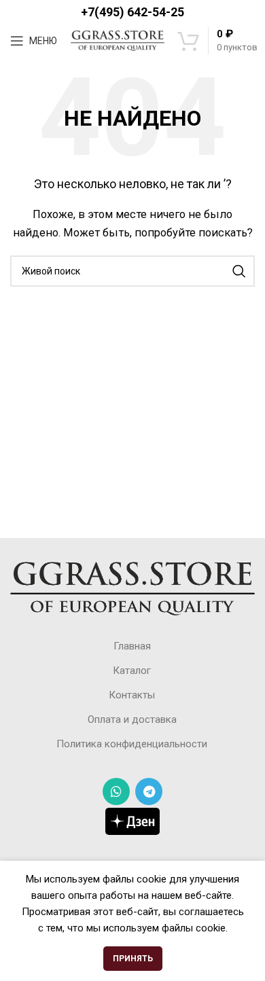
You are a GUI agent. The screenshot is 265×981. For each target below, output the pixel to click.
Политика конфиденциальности (131, 744)
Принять (133, 958)
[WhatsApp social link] (116, 791)
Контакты (132, 695)
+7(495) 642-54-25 (132, 12)
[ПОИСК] (239, 271)
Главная (132, 646)
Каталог (132, 670)
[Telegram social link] (148, 791)
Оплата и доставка (132, 719)
